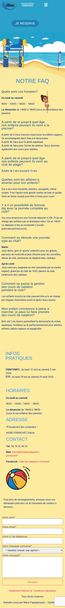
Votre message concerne (17, 546)
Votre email (9, 527)
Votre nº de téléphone (14, 536)
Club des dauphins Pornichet (34, 461)
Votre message (11, 555)
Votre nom (8, 517)
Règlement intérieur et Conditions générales (32, 590)
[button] (46, 5)
